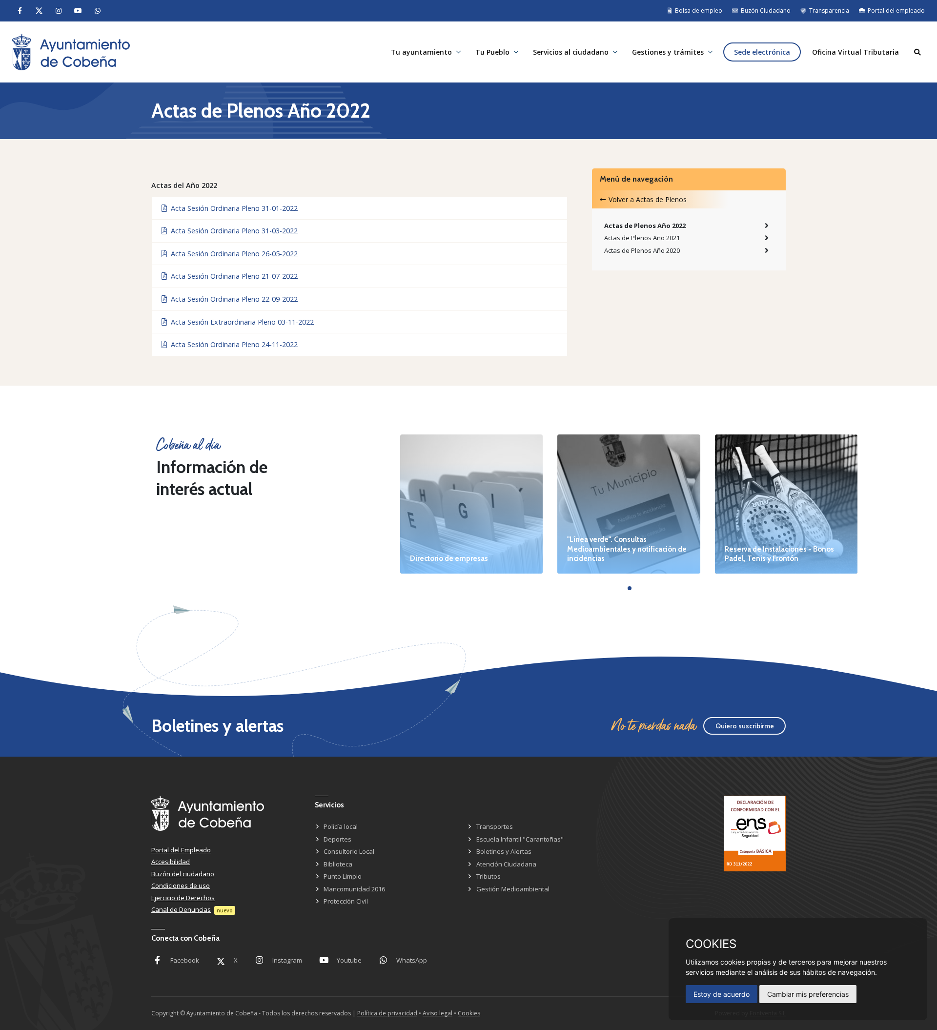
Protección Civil (346, 901)
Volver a (648, 199)
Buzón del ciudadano (182, 873)
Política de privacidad (387, 1013)
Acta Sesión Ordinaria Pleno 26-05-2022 (232, 253)
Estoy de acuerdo (721, 994)
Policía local (341, 826)
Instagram (287, 960)
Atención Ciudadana (506, 864)
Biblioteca (338, 864)
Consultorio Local (349, 851)
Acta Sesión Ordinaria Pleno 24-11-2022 (232, 344)
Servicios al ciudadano (571, 52)
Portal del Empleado (181, 849)
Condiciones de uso (180, 885)
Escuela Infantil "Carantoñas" (520, 839)
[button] (629, 588)
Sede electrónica (762, 52)
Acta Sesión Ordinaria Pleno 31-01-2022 (232, 208)
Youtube (349, 960)
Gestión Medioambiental (513, 889)
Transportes (494, 826)
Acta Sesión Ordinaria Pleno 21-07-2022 (232, 276)
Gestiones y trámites (668, 52)
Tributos (488, 876)
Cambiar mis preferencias (808, 994)
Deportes (337, 839)
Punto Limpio (343, 876)
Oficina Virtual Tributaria (855, 52)
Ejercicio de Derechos (183, 897)
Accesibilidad (170, 861)
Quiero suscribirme (744, 726)
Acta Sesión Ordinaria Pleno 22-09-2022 (232, 299)
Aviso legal (437, 1013)
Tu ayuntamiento (421, 52)
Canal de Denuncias (181, 909)
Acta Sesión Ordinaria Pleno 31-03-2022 (232, 230)
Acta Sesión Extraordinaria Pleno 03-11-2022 (240, 322)
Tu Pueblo (492, 52)
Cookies (469, 1013)
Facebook (184, 960)
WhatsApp (411, 960)
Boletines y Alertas (503, 851)
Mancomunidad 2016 (354, 889)
